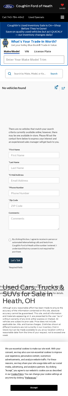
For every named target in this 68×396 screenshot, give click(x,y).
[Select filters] (56, 88)
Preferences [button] (30, 378)
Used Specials (36, 17)
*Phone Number (16, 187)
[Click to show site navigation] (62, 17)
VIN (27, 51)
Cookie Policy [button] (17, 374)
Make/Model (12, 51)
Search (54, 73)
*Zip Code (13, 200)
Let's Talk (15, 260)
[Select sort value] (62, 88)
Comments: (14, 213)
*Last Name (14, 162)
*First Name (14, 149)
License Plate (42, 51)
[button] (13, 17)
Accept (34, 387)
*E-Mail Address (16, 175)
